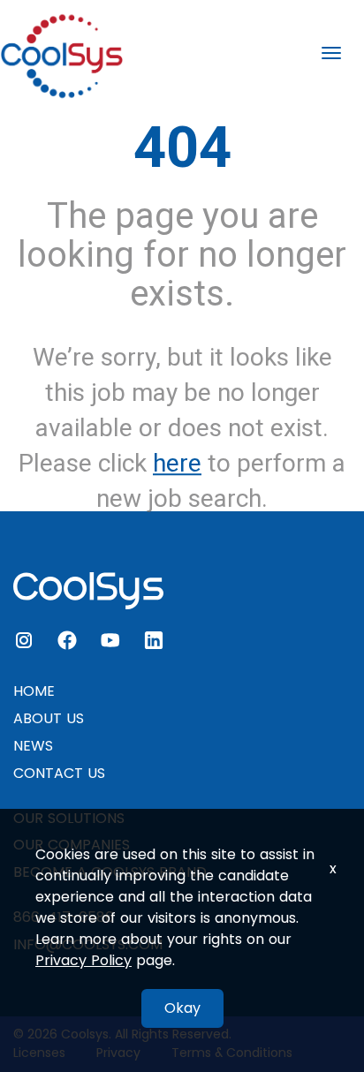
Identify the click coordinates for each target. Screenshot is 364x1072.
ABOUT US (48, 718)
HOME (34, 691)
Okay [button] (182, 1008)
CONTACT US (59, 773)
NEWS (33, 746)
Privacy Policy (83, 960)
